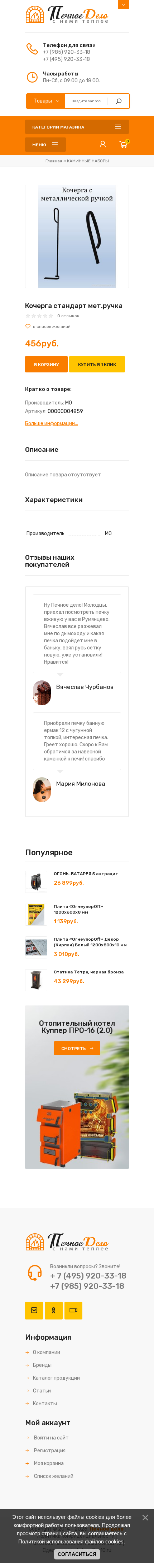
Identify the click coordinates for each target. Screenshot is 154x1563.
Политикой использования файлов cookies (71, 1541)
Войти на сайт (51, 1438)
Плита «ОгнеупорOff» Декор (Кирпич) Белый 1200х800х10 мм (90, 942)
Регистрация (49, 1451)
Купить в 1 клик (97, 364)
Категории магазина (58, 127)
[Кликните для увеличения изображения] (77, 236)
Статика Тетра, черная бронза (89, 971)
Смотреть (73, 1048)
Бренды (42, 1365)
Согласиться (77, 1554)
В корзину (46, 364)
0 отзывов (68, 315)
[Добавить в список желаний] (77, 326)
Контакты (45, 1404)
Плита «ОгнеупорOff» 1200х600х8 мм (78, 909)
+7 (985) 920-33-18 (66, 52)
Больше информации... (51, 423)
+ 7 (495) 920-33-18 (88, 1276)
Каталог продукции (56, 1378)
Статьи (42, 1391)
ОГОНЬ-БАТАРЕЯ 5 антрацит (86, 873)
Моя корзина (48, 1463)
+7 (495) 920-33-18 (66, 59)
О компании (46, 1352)
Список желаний (53, 1476)
